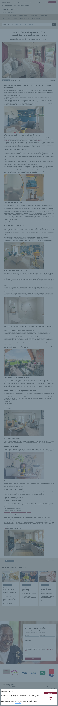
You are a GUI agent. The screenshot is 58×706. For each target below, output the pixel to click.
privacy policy (18, 702)
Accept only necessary (50, 696)
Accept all (50, 693)
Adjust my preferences (50, 700)
